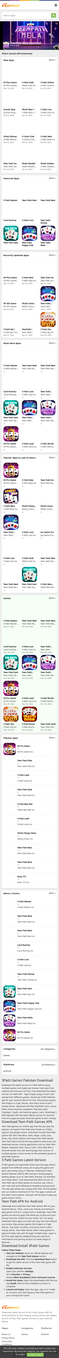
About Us (6, 1334)
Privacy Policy (8, 1337)
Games (6, 1055)
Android (7, 1071)
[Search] (53, 15)
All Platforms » (49, 1064)
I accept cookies (35, 1354)
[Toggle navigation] (55, 5)
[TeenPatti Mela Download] (29, 35)
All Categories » (48, 1049)
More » (52, 60)
